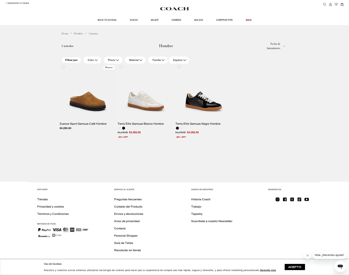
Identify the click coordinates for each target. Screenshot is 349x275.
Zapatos (177, 60)
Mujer (155, 20)
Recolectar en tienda (127, 250)
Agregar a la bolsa (90, 116)
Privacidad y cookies (50, 206)
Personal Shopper (126, 235)
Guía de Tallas (123, 243)
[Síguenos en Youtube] (306, 200)
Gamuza (93, 33)
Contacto (120, 228)
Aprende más (268, 270)
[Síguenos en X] (292, 200)
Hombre (176, 20)
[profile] (330, 4)
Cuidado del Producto (128, 206)
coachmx (64, 34)
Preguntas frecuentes (128, 199)
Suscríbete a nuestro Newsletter (211, 221)
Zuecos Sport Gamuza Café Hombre (83, 123)
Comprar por (224, 20)
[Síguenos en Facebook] (285, 200)
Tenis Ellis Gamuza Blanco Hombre (141, 123)
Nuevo (134, 20)
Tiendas (42, 199)
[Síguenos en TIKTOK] (299, 200)
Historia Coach (200, 199)
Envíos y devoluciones (128, 214)
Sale (249, 20)
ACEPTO (294, 267)
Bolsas (198, 20)
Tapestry (196, 214)
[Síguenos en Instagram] (277, 200)
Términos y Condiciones (53, 214)
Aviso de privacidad (127, 221)
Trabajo (196, 206)
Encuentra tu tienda (18, 3)
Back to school (107, 20)
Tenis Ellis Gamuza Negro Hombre (197, 123)
